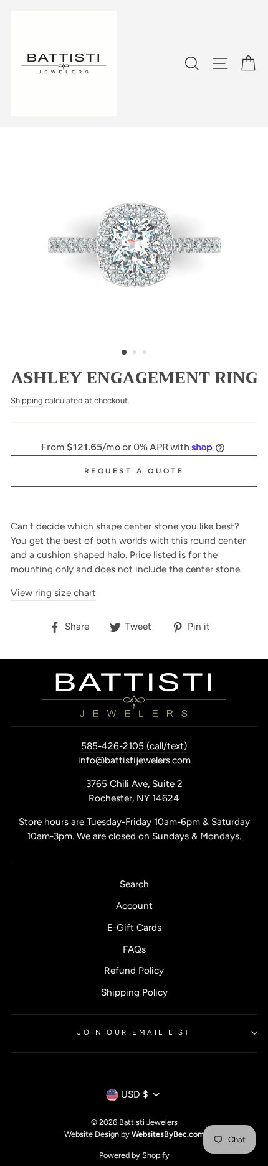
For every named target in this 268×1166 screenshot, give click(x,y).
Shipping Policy (134, 992)
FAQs (134, 949)
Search (134, 884)
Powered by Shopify (134, 1155)
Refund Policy (134, 970)
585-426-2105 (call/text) (134, 746)
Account (134, 906)
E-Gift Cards (134, 927)
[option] (134, 232)
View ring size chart (53, 593)
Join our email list (133, 1032)
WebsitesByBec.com (168, 1134)
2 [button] (136, 353)
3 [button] (146, 353)
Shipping (27, 400)
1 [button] (125, 353)
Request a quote (134, 471)
